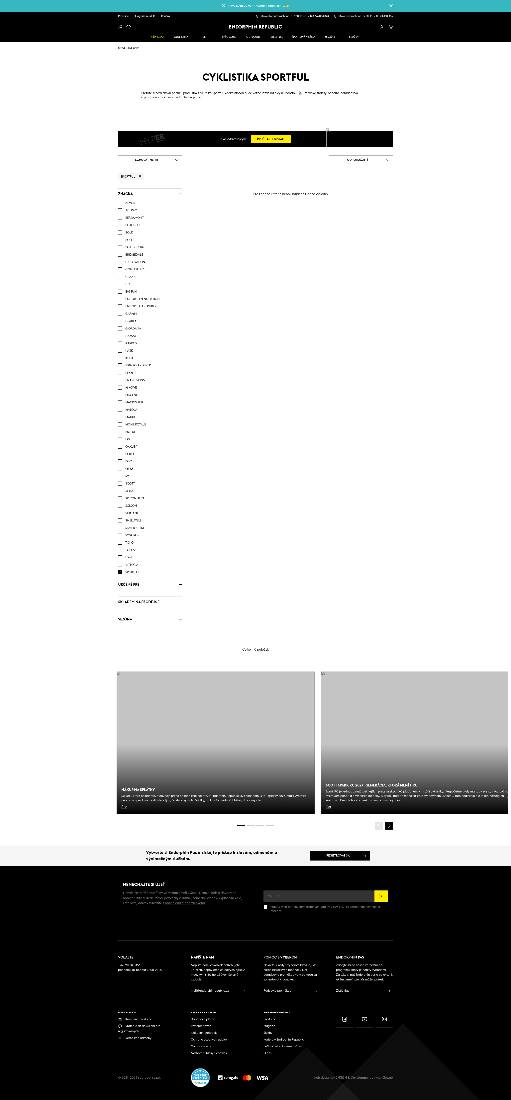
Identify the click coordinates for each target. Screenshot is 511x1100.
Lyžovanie (229, 37)
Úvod (121, 48)
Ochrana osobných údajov (209, 1039)
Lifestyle (277, 37)
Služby (267, 1032)
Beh (205, 37)
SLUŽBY (354, 37)
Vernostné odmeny (138, 1038)
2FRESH (341, 1077)
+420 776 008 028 (318, 16)
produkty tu (276, 5)
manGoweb (384, 1077)
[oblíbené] (129, 27)
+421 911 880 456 (383, 16)
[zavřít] (391, 6)
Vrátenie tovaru (201, 1026)
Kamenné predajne (138, 1019)
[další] (389, 826)
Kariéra (165, 16)
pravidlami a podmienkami (185, 903)
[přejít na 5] (260, 825)
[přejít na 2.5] (251, 825)
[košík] (391, 27)
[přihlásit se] (381, 27)
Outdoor (253, 37)
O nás (267, 1053)
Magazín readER (145, 16)
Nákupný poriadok (204, 1032)
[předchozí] (379, 826)
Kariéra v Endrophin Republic (283, 1039)
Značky (330, 37)
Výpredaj (157, 37)
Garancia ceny (201, 1046)
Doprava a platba (203, 1019)
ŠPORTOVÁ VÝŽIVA (303, 37)
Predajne (123, 16)
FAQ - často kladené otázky (282, 1046)
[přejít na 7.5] (270, 825)
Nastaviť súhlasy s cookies (209, 1053)
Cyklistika (181, 37)
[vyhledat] (120, 27)
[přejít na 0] (241, 825)
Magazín (269, 1026)
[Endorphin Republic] (255, 27)
